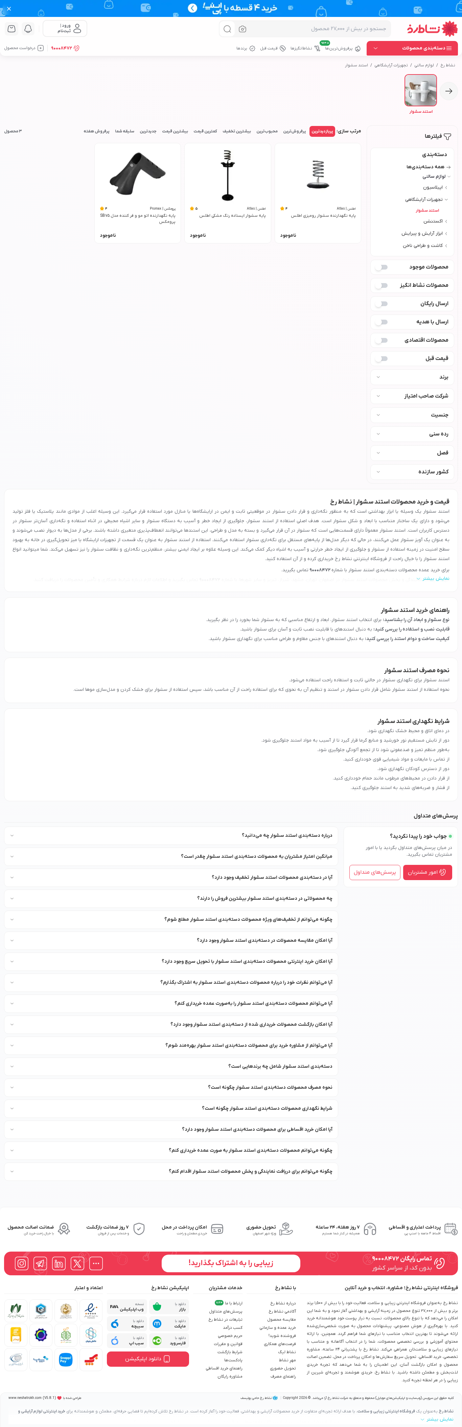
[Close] (9, 8)
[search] (227, 29)
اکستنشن (433, 221)
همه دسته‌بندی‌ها (425, 167)
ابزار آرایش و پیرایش (422, 233)
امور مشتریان (423, 872)
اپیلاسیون (433, 187)
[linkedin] (59, 1263)
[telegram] (40, 1263)
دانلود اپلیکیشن (143, 1359)
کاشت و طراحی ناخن (423, 245)
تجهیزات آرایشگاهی (391, 65)
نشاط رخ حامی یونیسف (256, 1398)
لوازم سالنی (424, 65)
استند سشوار (356, 65)
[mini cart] (11, 29)
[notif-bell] (28, 28)
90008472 (61, 48)
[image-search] (242, 29)
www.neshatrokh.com (25, 1398)
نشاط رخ (447, 65)
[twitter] (77, 1263)
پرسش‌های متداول (375, 872)
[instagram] (21, 1263)
